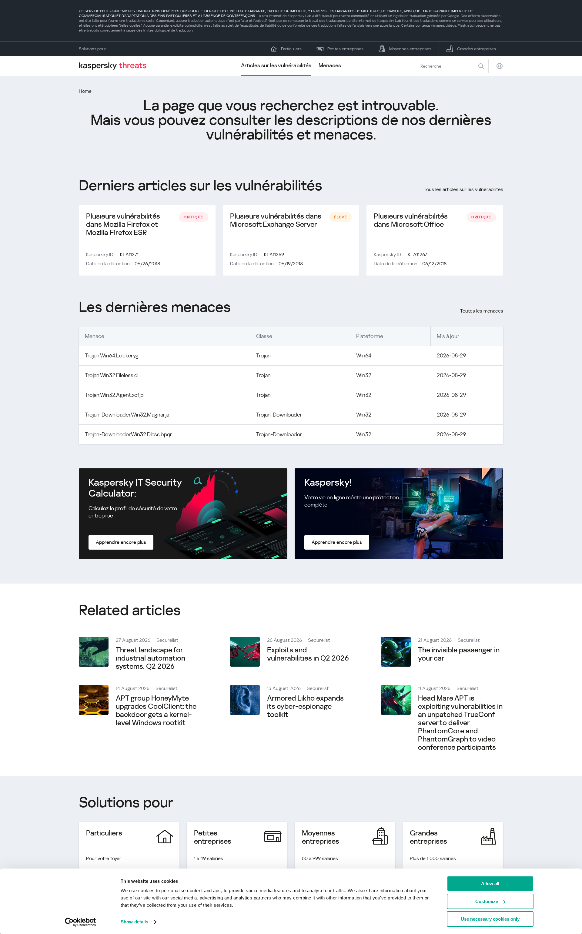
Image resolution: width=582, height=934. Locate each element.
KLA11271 (129, 254)
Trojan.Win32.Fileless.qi (111, 375)
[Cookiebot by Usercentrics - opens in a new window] (80, 922)
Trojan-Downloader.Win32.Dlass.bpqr (128, 434)
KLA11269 (274, 254)
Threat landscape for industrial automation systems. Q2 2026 (150, 658)
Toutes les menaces (481, 311)
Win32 (363, 375)
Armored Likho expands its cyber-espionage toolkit (305, 706)
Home (85, 91)
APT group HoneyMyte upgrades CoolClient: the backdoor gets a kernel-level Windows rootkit (156, 710)
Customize (486, 901)
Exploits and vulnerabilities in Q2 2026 (308, 654)
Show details (134, 921)
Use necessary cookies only (490, 919)
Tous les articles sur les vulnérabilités (463, 189)
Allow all (490, 883)
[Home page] (115, 66)
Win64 (363, 355)
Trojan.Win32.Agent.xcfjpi (114, 395)
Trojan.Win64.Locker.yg (112, 355)
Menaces (330, 65)
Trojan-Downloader (279, 414)
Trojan (263, 355)
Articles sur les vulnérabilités (276, 65)
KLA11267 (417, 254)
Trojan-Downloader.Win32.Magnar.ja (127, 414)
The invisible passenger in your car (459, 654)
